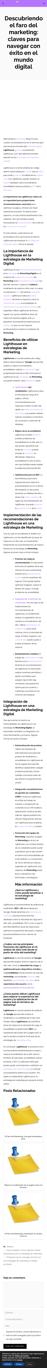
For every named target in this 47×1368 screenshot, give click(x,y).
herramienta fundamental (30, 270)
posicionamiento (25, 223)
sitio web (7, 190)
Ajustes (29, 1364)
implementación (35, 661)
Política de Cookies (22, 1356)
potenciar (38, 504)
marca (39, 508)
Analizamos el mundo (24, 277)
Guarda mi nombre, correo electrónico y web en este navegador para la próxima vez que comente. (23, 1335)
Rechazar (19, 1364)
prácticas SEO (29, 369)
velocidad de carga (11, 303)
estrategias (24, 377)
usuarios (7, 325)
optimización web (32, 657)
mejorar (18, 175)
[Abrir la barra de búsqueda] (3, 3)
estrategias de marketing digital (17, 1069)
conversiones (21, 640)
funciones (31, 976)
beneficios (30, 380)
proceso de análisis (25, 826)
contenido (29, 453)
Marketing (21, 139)
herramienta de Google (28, 281)
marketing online (23, 1040)
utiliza (40, 171)
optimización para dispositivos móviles (20, 307)
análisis (6, 183)
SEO (34, 186)
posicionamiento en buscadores (18, 987)
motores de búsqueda (16, 226)
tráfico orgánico (32, 497)
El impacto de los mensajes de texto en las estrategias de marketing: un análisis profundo (22, 1260)
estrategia (12, 273)
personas (27, 449)
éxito (18, 292)
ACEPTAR (7, 1364)
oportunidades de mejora (23, 980)
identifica (36, 435)
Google (28, 171)
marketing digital (34, 146)
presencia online (24, 508)
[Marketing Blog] (24, 3)
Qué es (19, 150)
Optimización (21, 387)
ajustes (19, 1360)
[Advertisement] (23, 112)
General (10, 1246)
